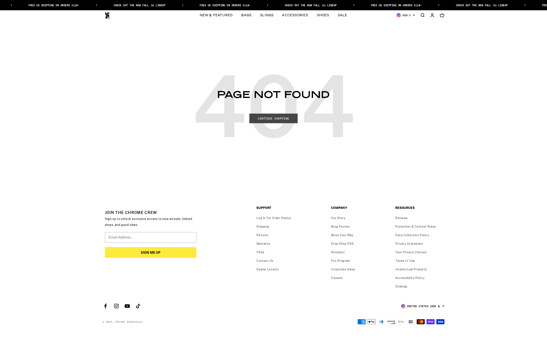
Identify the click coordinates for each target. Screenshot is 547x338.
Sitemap (401, 286)
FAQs (260, 252)
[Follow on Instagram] (116, 306)
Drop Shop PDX (342, 243)
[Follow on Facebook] (105, 306)
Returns (262, 235)
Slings (267, 15)
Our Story (338, 218)
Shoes (323, 15)
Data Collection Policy (412, 235)
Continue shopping (273, 118)
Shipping (262, 226)
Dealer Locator (267, 269)
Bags (246, 15)
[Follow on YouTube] (127, 306)
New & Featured (216, 15)
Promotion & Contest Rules (415, 226)
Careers (337, 278)
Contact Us (265, 260)
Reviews (401, 218)
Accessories (295, 15)
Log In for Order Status (273, 218)
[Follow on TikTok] (138, 306)
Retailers (338, 252)
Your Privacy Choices (410, 252)
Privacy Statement (409, 243)
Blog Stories (340, 226)
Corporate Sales (343, 269)
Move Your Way (342, 235)
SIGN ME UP (150, 252)
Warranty (263, 243)
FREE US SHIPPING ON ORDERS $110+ (49, 5)
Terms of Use (405, 260)
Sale (342, 15)
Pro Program (340, 260)
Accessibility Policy (409, 278)
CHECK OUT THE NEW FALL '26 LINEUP (135, 5)
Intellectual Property (411, 269)
